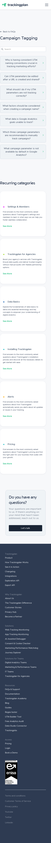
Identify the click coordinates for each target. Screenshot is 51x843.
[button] (46, 5)
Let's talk (25, 528)
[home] (15, 5)
